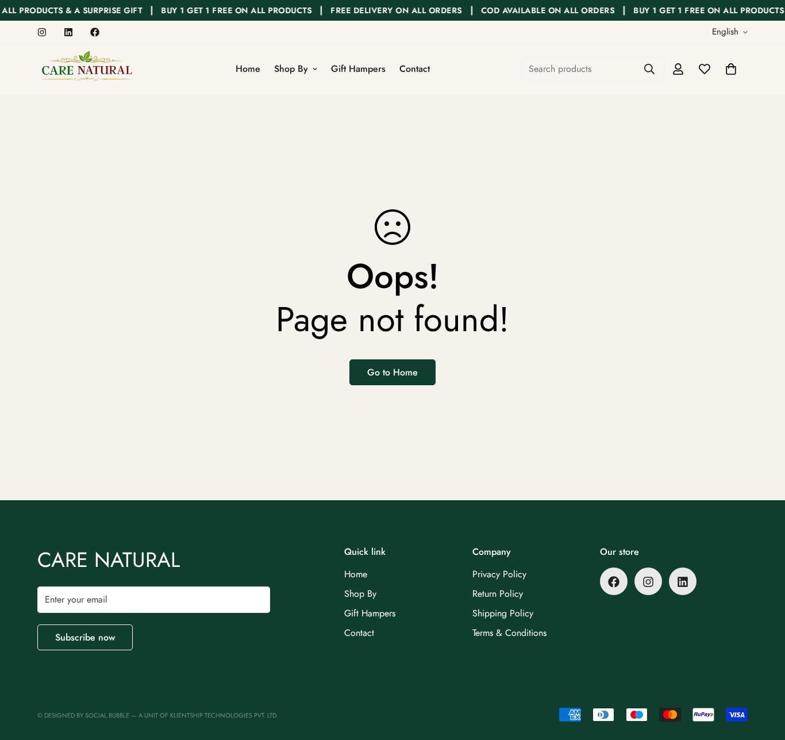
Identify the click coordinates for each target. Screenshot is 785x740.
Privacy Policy (499, 574)
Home (248, 68)
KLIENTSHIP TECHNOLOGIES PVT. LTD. (224, 715)
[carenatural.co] (86, 69)
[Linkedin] (68, 32)
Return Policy (497, 594)
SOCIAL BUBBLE (108, 715)
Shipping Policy (502, 613)
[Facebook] (94, 32)
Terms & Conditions (509, 633)
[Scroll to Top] (762, 677)
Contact (414, 68)
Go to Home (392, 372)
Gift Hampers (358, 68)
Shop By (291, 68)
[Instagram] (42, 32)
